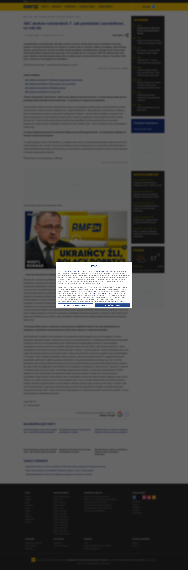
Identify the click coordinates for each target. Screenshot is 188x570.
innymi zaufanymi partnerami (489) (100, 271)
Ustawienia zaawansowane (75, 305)
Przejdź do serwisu (112, 305)
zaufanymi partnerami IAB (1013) (75, 271)
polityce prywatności (99, 293)
